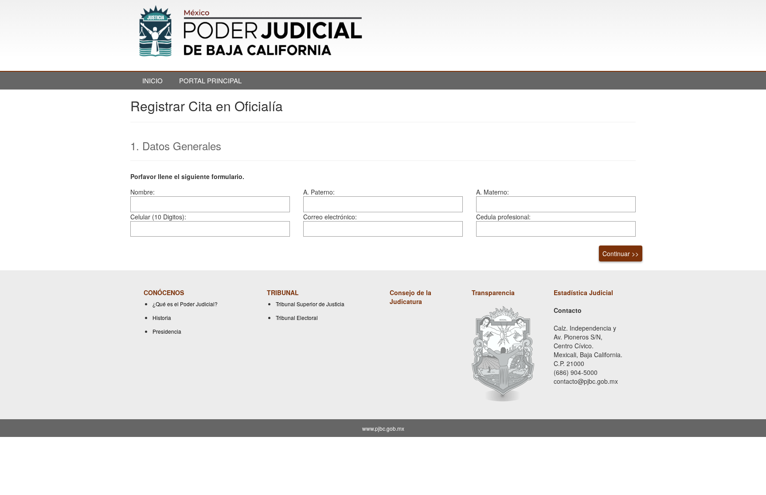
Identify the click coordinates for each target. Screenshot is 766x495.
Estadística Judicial (583, 292)
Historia (161, 317)
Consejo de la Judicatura (410, 297)
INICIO (152, 80)
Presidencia (166, 331)
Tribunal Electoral (297, 317)
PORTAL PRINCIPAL (210, 80)
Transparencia (493, 292)
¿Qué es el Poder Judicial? (185, 304)
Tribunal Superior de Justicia (310, 304)
